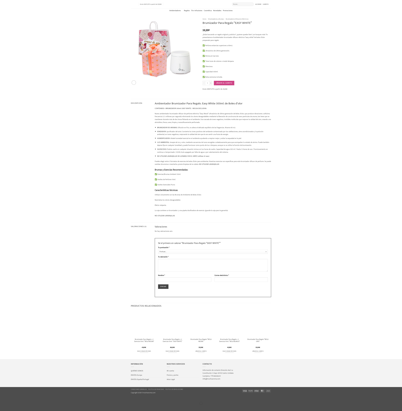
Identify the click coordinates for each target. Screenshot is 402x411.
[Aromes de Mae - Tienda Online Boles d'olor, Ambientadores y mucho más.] (201, 4)
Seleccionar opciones (144, 351)
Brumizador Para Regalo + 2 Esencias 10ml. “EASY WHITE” (172, 340)
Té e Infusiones (196, 10)
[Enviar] (252, 4)
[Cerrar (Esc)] (22, 398)
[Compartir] (15, 398)
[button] (132, 4)
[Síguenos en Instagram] (168, 4)
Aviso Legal (171, 379)
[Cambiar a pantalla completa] (9, 398)
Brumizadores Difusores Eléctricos (237, 19)
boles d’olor (192, 161)
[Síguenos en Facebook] (165, 4)
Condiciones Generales (139, 389)
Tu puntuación (163, 247)
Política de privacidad (156, 389)
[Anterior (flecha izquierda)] (2, 407)
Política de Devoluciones (174, 389)
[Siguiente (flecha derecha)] (9, 407)
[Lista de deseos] (136, 4)
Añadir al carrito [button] (201, 351)
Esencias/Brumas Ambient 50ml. (169, 174)
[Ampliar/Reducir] (2, 398)
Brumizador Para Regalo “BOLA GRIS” (257, 340)
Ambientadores (175, 10)
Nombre (161, 275)
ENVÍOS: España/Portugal (140, 379)
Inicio (204, 19)
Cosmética (208, 10)
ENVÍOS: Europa (136, 375)
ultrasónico (213, 113)
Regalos (187, 10)
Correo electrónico (222, 275)
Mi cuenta (170, 370)
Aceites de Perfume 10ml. (166, 179)
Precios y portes (172, 375)
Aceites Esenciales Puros (166, 184)
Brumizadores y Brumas (216, 19)
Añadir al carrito (224, 83)
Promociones (228, 10)
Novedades (217, 10)
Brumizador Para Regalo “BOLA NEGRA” (201, 340)
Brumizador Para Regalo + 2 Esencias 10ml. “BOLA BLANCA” (229, 340)
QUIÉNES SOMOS (137, 370)
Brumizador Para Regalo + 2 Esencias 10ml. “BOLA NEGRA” (144, 340)
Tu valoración (163, 257)
